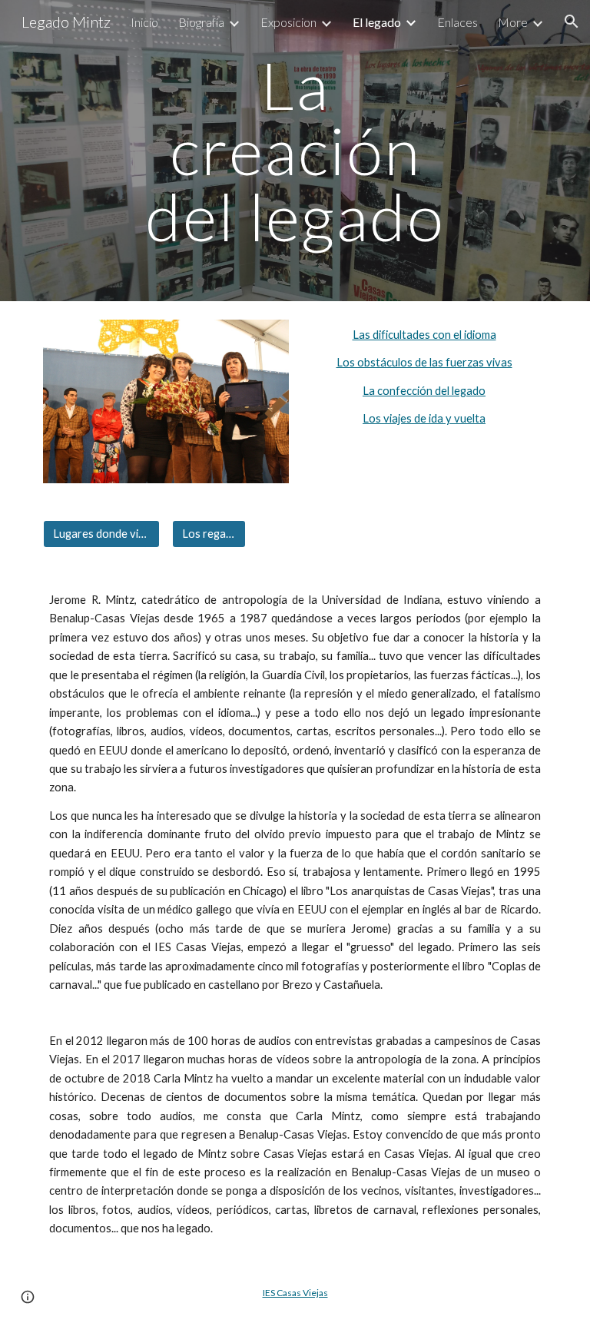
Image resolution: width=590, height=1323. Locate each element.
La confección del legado (424, 390)
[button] (571, 21)
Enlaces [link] (457, 22)
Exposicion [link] (288, 22)
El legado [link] (377, 22)
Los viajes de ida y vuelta (424, 418)
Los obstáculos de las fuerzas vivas (424, 362)
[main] (294, 150)
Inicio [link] (144, 22)
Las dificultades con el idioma (424, 334)
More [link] (513, 22)
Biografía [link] (201, 22)
